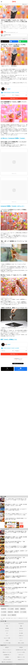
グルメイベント (7, 623)
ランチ (7, 635)
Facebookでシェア (20, 369)
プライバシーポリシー (7, 649)
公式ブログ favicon (7, 659)
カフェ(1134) (3, 615)
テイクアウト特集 (7, 642)
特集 (7, 625)
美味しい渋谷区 (21, 642)
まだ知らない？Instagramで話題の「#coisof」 (13, 138)
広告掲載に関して (7, 654)
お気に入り (25, 38)
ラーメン (21, 630)
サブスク (7, 630)
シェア (14, 41)
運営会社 (7, 647)
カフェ (21, 640)
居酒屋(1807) (22, 608)
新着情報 (7, 628)
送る (23, 41)
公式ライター (21, 654)
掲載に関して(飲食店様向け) (7, 661)
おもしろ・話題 (7, 638)
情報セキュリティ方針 (7, 652)
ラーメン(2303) (10, 608)
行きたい (21, 95)
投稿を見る (14, 173)
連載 (21, 625)
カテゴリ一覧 (3, 621)
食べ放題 (21, 633)
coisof (8, 89)
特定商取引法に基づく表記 (21, 649)
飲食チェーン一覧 (21, 657)
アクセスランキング (5, 529)
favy (1, 618)
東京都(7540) (3, 608)
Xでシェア (7, 369)
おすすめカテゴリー (5, 605)
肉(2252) (16, 608)
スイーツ (21, 638)
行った (7, 95)
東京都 (4, 618)
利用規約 (21, 647)
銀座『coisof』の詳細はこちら (9, 339)
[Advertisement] (14, 434)
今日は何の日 (21, 623)
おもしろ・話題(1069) (12, 615)
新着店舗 (21, 628)
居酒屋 (7, 640)
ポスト (5, 41)
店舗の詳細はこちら (14, 98)
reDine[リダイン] (21, 659)
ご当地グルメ (21, 635)
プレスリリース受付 (21, 652)
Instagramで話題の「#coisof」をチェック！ (12, 206)
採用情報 (7, 657)
